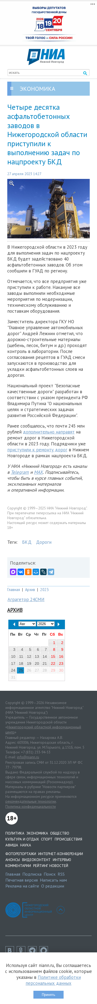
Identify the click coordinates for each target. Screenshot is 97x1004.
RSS (61, 874)
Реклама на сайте (22, 886)
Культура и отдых (22, 839)
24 (13, 670)
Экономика (37, 833)
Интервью (62, 859)
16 (61, 656)
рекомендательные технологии (30, 801)
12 (29, 656)
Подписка (31, 874)
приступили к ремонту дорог (37, 450)
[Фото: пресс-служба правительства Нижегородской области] (48, 209)
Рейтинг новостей (50, 865)
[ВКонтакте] (21, 572)
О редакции (52, 886)
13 (37, 656)
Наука (25, 845)
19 (29, 663)
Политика (14, 833)
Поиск (50, 874)
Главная (13, 589)
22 (53, 663)
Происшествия (68, 839)
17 (13, 663)
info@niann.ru (28, 757)
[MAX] (13, 572)
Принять (48, 995)
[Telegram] (51, 572)
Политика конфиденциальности (30, 806)
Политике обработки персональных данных (53, 980)
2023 (44, 589)
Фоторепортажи (20, 853)
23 (61, 663)
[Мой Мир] (36, 572)
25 (21, 670)
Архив (30, 589)
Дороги (43, 542)
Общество (59, 833)
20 (37, 663)
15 (53, 656)
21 (45, 663)
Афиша (11, 845)
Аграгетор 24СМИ (26, 599)
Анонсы (12, 859)
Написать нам (53, 880)
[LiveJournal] (43, 572)
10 (13, 656)
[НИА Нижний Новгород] (46, 63)
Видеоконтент (36, 859)
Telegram (20, 472)
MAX (38, 472)
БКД (27, 542)
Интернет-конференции (60, 853)
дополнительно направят (49, 432)
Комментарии (18, 865)
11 (21, 656)
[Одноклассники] (28, 572)
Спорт (47, 839)
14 (45, 656)
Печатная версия (21, 880)
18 (21, 663)
